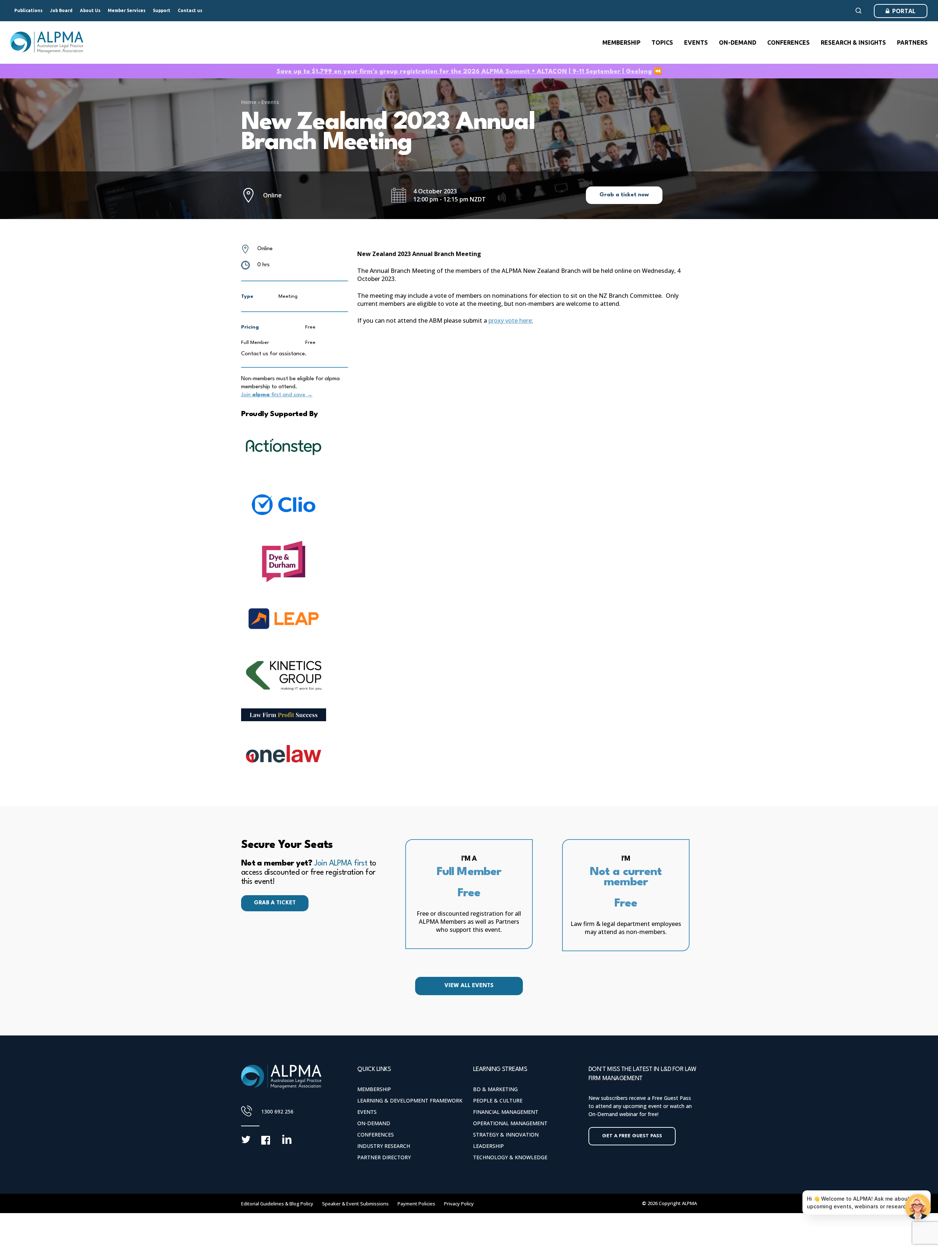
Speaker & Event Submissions (355, 1203)
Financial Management (505, 1111)
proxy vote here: (510, 320)
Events (270, 102)
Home (248, 102)
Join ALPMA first (340, 863)
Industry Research (383, 1145)
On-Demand (373, 1123)
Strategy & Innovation (506, 1134)
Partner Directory (384, 1157)
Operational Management (510, 1123)
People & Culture (497, 1100)
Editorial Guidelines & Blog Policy (277, 1203)
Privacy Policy (459, 1203)
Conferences (375, 1134)
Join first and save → (277, 395)
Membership (374, 1089)
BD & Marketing (495, 1089)
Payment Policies (416, 1203)
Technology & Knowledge (510, 1157)
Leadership (488, 1145)
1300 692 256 (277, 1111)
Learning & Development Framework (409, 1100)
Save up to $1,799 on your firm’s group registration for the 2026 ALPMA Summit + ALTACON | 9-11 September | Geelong (464, 71)
